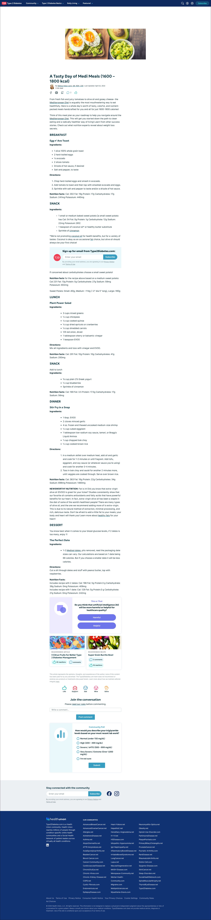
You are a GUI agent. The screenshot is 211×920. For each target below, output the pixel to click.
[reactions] (75, 92)
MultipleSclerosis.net (119, 888)
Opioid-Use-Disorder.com (149, 832)
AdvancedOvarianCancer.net (95, 828)
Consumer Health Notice (93, 898)
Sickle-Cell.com (145, 862)
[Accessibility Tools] (187, 3)
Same (105, 689)
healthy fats (104, 515)
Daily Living (72, 3)
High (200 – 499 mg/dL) (91, 743)
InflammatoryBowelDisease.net (123, 851)
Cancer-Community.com (93, 862)
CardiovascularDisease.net (94, 866)
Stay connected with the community (68, 787)
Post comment (85, 717)
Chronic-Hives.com (91, 873)
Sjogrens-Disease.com (148, 866)
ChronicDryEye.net (91, 869)
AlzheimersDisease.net (92, 836)
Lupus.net (115, 862)
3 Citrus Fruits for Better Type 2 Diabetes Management (66, 656)
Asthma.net (87, 839)
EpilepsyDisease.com (92, 892)
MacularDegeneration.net (121, 866)
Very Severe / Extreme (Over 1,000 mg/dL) (96, 753)
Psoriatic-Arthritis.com (148, 851)
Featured (87, 3)
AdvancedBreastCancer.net (94, 824)
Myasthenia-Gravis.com (120, 892)
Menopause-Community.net (122, 873)
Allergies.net (88, 832)
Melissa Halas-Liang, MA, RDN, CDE (70, 86)
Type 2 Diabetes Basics (52, 3)
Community (31, 3)
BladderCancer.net (90, 854)
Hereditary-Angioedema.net (122, 832)
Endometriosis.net (90, 888)
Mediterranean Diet (59, 102)
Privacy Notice (109, 262)
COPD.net (87, 881)
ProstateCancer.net (147, 847)
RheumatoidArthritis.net (149, 858)
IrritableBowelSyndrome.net (122, 854)
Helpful (96, 626)
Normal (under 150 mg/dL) (92, 738)
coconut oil (76, 236)
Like (63, 689)
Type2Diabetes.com (147, 888)
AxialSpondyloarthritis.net (94, 851)
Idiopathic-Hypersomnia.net (122, 843)
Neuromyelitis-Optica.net (149, 824)
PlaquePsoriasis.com (147, 839)
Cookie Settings (131, 898)
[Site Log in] (192, 3)
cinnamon (74, 230)
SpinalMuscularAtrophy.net (150, 881)
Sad (84, 689)
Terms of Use (70, 264)
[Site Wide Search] (182, 3)
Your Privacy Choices (114, 898)
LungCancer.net (117, 858)
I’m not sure (85, 758)
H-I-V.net (114, 836)
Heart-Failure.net (118, 824)
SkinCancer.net (145, 869)
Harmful (97, 617)
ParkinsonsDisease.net (148, 836)
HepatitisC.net (117, 828)
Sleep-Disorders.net (147, 873)
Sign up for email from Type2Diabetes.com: (88, 251)
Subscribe (110, 257)
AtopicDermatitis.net (91, 843)
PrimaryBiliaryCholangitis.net (151, 843)
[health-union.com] (56, 819)
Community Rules (146, 898)
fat (91, 239)
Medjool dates (74, 550)
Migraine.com (116, 884)
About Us (50, 898)
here (57, 681)
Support (74, 689)
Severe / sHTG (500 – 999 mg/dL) (96, 747)
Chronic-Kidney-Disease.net (94, 877)
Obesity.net (143, 828)
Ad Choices (51, 901)
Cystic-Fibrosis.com (91, 884)
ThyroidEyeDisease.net (148, 884)
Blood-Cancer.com (90, 858)
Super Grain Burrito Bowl (100, 655)
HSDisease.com (117, 839)
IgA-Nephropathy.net (119, 847)
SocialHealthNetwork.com (150, 877)
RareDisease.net (145, 854)
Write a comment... (60, 710)
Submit (96, 765)
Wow (95, 689)
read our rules (79, 704)
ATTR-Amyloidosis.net (92, 847)
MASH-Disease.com (119, 869)
